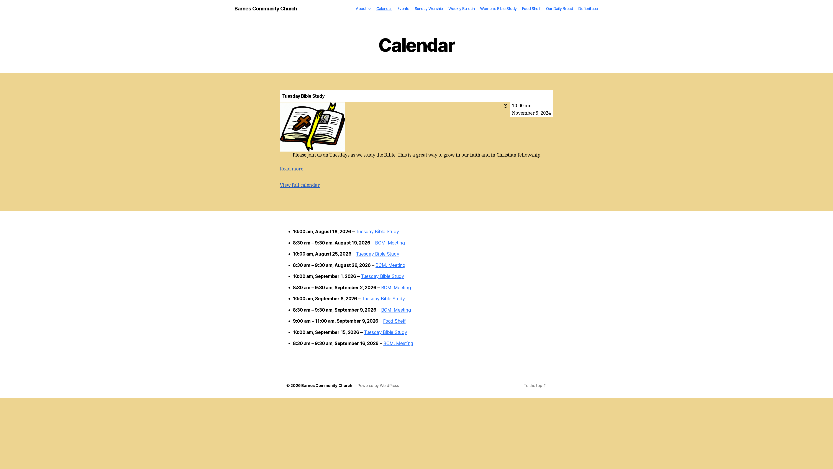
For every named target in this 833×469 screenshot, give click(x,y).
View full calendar (300, 185)
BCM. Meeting (390, 243)
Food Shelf (531, 8)
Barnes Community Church (265, 8)
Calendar (384, 8)
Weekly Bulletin (461, 8)
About (361, 8)
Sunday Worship (429, 8)
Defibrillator (588, 8)
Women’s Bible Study (498, 8)
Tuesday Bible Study (377, 231)
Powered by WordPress (378, 385)
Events (403, 8)
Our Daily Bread (559, 8)
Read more (291, 169)
